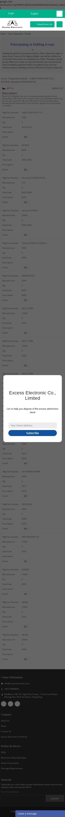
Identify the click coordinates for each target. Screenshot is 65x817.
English (34, 13)
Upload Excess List (44, 24)
